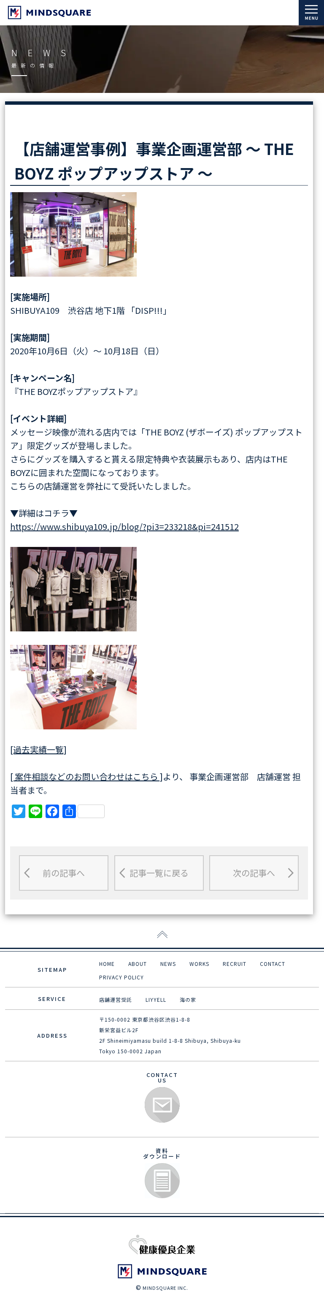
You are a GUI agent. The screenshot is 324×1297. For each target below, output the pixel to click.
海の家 (188, 999)
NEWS (168, 963)
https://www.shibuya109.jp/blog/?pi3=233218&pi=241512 (124, 526)
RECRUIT (234, 963)
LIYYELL (156, 999)
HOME (107, 963)
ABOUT (137, 963)
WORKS (199, 963)
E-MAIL (162, 1105)
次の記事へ (254, 873)
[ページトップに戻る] (162, 935)
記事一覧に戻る (159, 873)
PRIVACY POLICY (121, 977)
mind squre (49, 12)
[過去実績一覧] (38, 749)
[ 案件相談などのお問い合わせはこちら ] (86, 776)
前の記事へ (64, 873)
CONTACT (272, 963)
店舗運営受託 (115, 999)
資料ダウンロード (162, 1181)
